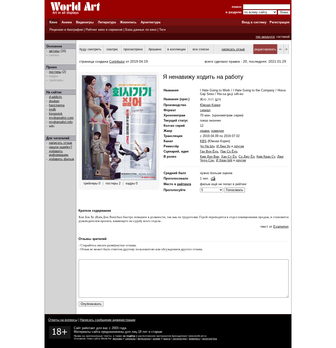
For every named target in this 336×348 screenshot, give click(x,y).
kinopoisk (55, 113)
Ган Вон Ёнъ (209, 151)
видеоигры (144, 338)
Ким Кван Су (266, 156)
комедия (217, 131)
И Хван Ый (224, 160)
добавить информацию (58, 153)
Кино (53, 22)
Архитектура (150, 22)
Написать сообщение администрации (107, 320)
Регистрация (280, 22)
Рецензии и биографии (66, 29)
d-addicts (55, 97)
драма (204, 131)
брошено (155, 49)
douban (54, 101)
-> (286, 49)
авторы (54, 51)
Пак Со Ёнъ (229, 151)
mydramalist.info (61, 122)
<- (280, 49)
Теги (162, 29)
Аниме (66, 22)
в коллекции (176, 49)
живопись (194, 338)
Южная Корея (210, 105)
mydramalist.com (61, 118)
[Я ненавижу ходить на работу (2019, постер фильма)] (119, 179)
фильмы (117, 338)
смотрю (112, 49)
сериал (205, 110)
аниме (156, 338)
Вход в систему (254, 22)
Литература (107, 22)
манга (166, 338)
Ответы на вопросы (62, 320)
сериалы (130, 338)
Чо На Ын (207, 146)
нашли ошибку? (60, 147)
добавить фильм (61, 159)
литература (180, 338)
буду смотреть (90, 49)
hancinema (56, 105)
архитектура (209, 338)
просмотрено (133, 49)
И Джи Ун (223, 146)
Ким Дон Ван (209, 156)
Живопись (128, 22)
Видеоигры (85, 22)
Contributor (117, 61)
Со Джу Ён (247, 156)
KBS (203, 141)
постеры (55, 72)
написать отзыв (60, 143)
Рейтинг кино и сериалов (104, 29)
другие (239, 146)
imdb (52, 109)
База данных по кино (140, 29)
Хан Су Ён (229, 156)
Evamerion (281, 226)
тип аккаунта (265, 37)
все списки (201, 49)
